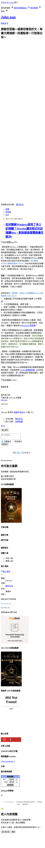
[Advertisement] (22, 61)
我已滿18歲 (5, 832)
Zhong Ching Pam (6, 603)
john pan (4, 400)
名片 (7, 215)
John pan (8, 17)
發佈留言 (5, 444)
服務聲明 (25, 804)
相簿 (7, 209)
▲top (3, 426)
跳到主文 (4, 23)
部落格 (8, 212)
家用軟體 (19, 422)
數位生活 (20, 205)
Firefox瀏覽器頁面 (27, 370)
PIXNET (11, 802)
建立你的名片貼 (5, 607)
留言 (21, 412)
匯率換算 (10, 777)
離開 (13, 832)
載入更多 (5, 430)
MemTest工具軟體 (28, 326)
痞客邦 (16, 412)
